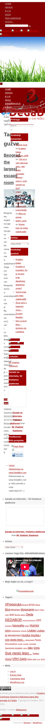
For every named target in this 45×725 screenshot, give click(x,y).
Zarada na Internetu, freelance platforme (25, 532)
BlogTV (37, 610)
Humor (34, 625)
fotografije (18, 625)
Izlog (8, 630)
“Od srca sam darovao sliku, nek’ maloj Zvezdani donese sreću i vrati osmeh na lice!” (22, 173)
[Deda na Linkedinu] (5, 35)
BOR (12, 614)
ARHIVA (9, 7)
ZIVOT (43, 659)
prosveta (32, 644)
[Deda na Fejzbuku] (6, 31)
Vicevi (8, 659)
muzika (25, 635)
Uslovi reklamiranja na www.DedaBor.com (17, 469)
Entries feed (15, 675)
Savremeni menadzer (14, 648)
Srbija (36, 647)
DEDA (8, 15)
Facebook (8, 626)
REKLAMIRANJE (13, 18)
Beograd (25, 605)
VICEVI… (9, 22)
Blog (7, 609)
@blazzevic (21, 710)
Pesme (38, 640)
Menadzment (14, 635)
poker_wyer (21, 221)
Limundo (24, 631)
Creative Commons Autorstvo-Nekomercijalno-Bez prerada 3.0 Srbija (22, 697)
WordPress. (37, 723)
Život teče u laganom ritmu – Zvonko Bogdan (21, 310)
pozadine (25, 644)
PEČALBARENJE (11, 644)
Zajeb (23, 659)
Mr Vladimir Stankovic (27, 535)
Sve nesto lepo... (18, 653)
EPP (38, 620)
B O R (8, 11)
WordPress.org (17, 682)
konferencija (15, 631)
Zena (38, 659)
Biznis (38, 605)
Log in (13, 671)
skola (25, 648)
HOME (8, 4)
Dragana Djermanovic (29, 620)
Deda (29, 614)
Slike (30, 647)
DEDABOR (13, 620)
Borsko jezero (20, 615)
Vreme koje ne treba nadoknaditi (21, 203)
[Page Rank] (17, 446)
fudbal (27, 626)
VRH (15, 659)
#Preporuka (13, 604)
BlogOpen (15, 610)
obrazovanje (29, 640)
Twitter (35, 653)
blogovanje (27, 609)
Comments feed (17, 679)
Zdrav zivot (31, 659)
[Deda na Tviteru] (16, 31)
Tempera (26, 723)
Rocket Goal (21, 145)
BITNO (32, 605)
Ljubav (31, 630)
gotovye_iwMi (22, 156)
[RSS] (24, 31)
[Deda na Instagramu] (33, 31)
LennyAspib (21, 210)
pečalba (20, 644)
